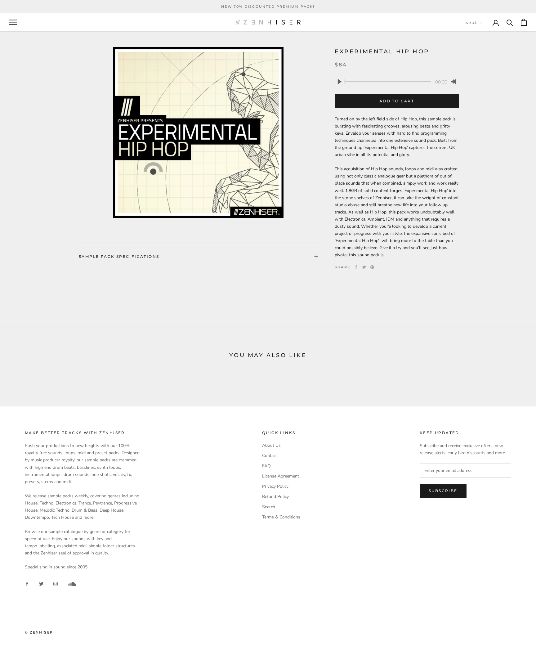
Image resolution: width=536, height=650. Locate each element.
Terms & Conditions (281, 517)
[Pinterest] (372, 267)
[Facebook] (356, 267)
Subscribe (443, 490)
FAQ (266, 466)
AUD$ (471, 23)
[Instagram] (55, 583)
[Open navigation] (13, 22)
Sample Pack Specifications (119, 256)
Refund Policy (275, 497)
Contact (269, 456)
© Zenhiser (39, 632)
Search (268, 507)
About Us (271, 445)
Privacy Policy (275, 486)
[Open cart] (524, 22)
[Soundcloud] (72, 584)
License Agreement (280, 476)
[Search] (510, 22)
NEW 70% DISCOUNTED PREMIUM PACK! (268, 6)
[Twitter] (364, 267)
